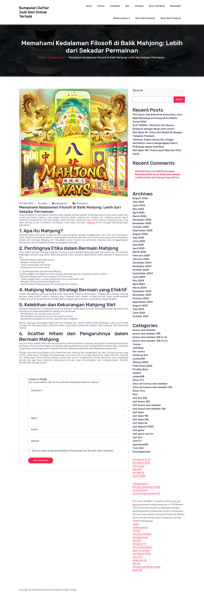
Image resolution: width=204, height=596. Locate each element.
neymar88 (139, 358)
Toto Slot (138, 448)
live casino (139, 351)
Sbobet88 (175, 6)
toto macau (138, 466)
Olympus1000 (140, 362)
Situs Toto (139, 390)
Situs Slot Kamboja (145, 18)
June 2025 (139, 241)
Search (138, 90)
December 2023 (142, 291)
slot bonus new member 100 (149, 408)
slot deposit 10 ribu (142, 459)
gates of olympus (141, 550)
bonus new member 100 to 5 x (150, 340)
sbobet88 (138, 376)
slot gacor (139, 430)
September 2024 (143, 273)
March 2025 (139, 252)
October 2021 (140, 316)
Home (89, 6)
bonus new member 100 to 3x (150, 337)
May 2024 (138, 280)
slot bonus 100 (141, 401)
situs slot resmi (140, 490)
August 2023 (140, 305)
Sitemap (139, 6)
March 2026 (140, 216)
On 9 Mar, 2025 (26, 203)
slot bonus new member (147, 405)
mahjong (90, 222)
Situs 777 (138, 380)
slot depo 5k (140, 423)
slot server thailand (142, 534)
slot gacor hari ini (143, 433)
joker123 (137, 540)
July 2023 (138, 309)
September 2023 (143, 302)
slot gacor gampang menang (146, 487)
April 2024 (139, 284)
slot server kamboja (142, 547)
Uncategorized (141, 451)
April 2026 (139, 212)
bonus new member (144, 330)
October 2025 (141, 226)
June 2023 (139, 312)
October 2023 (141, 298)
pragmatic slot (140, 560)
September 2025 (143, 230)
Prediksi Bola (140, 369)
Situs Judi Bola (157, 6)
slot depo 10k (140, 415)
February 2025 (141, 255)
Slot (127, 6)
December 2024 (142, 262)
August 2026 (140, 198)
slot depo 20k (141, 419)
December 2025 (142, 219)
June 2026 (139, 205)
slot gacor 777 (139, 544)
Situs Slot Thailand (171, 18)
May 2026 (138, 209)
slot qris (137, 437)
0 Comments (81, 203)
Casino (101, 6)
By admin (42, 203)
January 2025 (141, 259)
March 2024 (140, 287)
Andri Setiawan (143, 171)
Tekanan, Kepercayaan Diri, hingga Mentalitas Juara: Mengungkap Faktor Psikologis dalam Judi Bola (155, 143)
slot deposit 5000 (143, 426)
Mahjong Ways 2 (121, 18)
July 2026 (138, 201)
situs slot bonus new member (150, 383)
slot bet (136, 531)
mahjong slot (57, 57)
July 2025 (138, 237)
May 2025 (138, 244)
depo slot (137, 469)
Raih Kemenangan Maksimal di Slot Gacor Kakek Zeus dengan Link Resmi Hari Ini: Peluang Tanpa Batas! (158, 174)
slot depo (138, 412)
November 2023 (142, 294)
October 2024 (141, 269)
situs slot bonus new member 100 (152, 387)
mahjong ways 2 (140, 483)
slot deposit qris (140, 537)
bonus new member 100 (146, 333)
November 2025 (142, 223)
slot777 (137, 441)
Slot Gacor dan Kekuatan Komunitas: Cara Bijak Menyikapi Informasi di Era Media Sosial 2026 (157, 118)
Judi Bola (115, 6)
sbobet (137, 373)
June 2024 (139, 277)
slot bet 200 (140, 398)
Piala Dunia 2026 (142, 365)
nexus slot (138, 557)
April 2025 (139, 248)
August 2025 (140, 234)
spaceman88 (140, 444)
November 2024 (142, 266)
